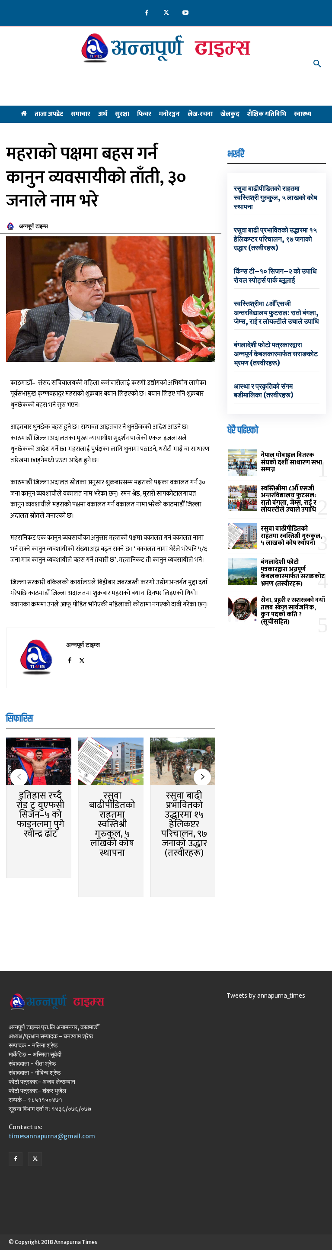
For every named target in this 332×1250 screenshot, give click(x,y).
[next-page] (202, 777)
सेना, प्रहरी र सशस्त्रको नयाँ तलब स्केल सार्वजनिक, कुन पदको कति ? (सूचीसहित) (293, 611)
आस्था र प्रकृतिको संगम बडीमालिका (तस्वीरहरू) (264, 390)
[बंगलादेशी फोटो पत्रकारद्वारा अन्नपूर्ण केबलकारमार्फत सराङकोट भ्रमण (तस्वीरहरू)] (242, 571)
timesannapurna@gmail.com (52, 1136)
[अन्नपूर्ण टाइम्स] (11, 226)
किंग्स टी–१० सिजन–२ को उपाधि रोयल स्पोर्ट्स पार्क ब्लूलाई (275, 275)
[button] (317, 64)
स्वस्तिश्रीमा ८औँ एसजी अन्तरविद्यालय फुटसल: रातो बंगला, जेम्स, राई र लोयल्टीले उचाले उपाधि (276, 312)
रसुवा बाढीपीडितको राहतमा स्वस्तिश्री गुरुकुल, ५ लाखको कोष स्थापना (112, 824)
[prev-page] (19, 777)
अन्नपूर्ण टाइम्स (33, 226)
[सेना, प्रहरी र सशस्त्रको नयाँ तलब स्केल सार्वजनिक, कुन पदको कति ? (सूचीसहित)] (242, 609)
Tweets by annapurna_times (266, 995)
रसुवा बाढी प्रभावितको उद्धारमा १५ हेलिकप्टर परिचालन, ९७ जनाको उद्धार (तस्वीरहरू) (184, 824)
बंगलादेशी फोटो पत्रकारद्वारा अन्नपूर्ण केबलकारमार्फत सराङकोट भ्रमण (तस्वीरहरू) (276, 353)
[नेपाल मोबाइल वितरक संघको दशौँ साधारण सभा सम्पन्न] (242, 462)
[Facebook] (146, 13)
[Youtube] (185, 13)
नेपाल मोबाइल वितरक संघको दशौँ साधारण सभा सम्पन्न (291, 462)
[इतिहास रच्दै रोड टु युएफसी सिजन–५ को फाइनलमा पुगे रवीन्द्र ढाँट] (38, 762)
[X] (166, 13)
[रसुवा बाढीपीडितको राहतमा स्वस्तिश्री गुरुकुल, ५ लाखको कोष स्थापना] (110, 762)
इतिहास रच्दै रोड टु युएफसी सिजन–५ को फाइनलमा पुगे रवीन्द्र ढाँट (40, 815)
